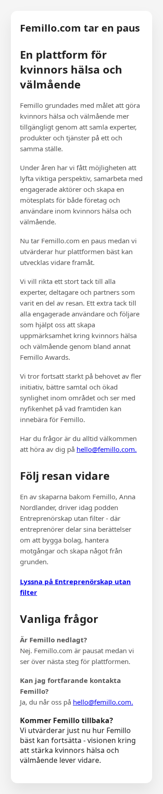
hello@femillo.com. (107, 449)
